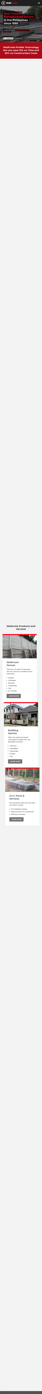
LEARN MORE (14, 696)
